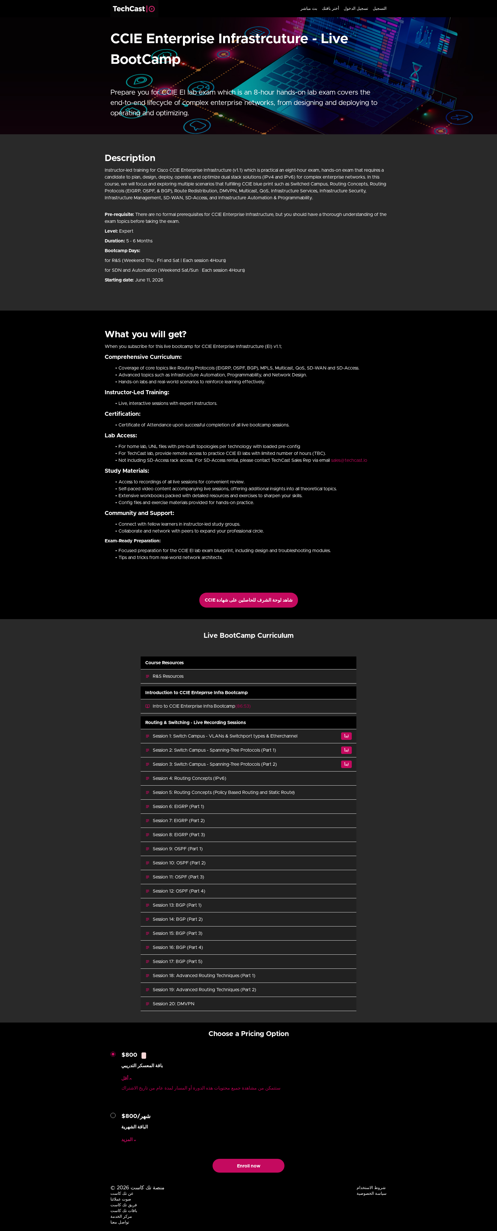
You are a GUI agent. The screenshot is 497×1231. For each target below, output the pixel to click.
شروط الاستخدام (371, 1188)
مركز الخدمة (121, 1217)
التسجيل (380, 9)
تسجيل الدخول (356, 9)
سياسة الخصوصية (372, 1194)
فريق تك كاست (123, 1205)
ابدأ (346, 736)
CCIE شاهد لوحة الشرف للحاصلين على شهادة (249, 600)
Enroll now (248, 1166)
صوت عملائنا (120, 1199)
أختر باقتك (330, 9)
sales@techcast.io (349, 460)
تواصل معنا (119, 1222)
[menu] (341, 9)
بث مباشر (309, 9)
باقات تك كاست (123, 1211)
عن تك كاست (121, 1194)
